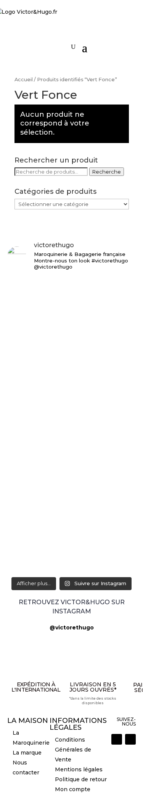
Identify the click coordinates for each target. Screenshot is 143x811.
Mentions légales (79, 769)
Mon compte (72, 789)
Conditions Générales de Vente (73, 749)
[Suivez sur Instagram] (116, 739)
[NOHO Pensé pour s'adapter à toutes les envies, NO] (71, 544)
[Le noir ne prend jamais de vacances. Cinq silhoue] (71, 496)
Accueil (23, 79)
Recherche (106, 172)
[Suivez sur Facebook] (130, 739)
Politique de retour (81, 779)
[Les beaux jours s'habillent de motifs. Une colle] (71, 460)
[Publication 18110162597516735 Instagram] (71, 522)
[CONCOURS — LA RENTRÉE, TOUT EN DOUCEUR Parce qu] (71, 361)
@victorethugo (72, 627)
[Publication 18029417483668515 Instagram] (71, 566)
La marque (27, 752)
